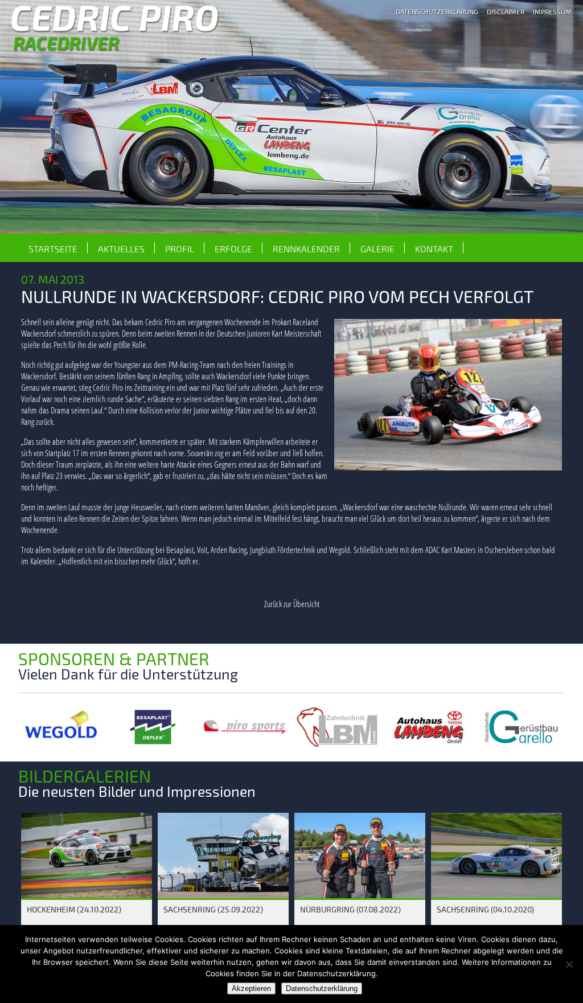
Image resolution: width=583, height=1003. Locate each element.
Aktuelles (121, 248)
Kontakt (434, 248)
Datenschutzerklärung (437, 11)
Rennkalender (306, 248)
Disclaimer (505, 11)
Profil (179, 248)
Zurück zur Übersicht (291, 603)
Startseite (52, 248)
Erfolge (233, 248)
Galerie (377, 248)
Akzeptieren (251, 988)
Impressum (552, 11)
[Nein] (568, 964)
